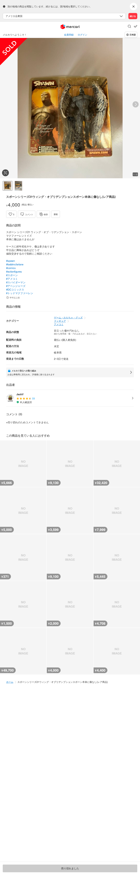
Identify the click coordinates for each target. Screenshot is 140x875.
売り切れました (70, 868)
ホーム (9, 682)
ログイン (82, 34)
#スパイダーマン (15, 282)
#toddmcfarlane (14, 264)
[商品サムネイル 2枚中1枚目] (7, 186)
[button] (129, 27)
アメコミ (59, 324)
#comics (11, 268)
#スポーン (12, 275)
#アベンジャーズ (15, 286)
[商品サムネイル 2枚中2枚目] (18, 186)
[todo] (136, 26)
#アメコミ (12, 278)
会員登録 (69, 34)
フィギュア (60, 321)
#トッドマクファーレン (19, 293)
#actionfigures (14, 271)
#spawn (10, 260)
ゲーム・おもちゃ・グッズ (68, 317)
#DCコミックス (15, 289)
